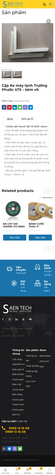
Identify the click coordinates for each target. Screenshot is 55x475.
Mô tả (10, 119)
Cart (17, 470)
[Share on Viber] (25, 107)
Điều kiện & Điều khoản (14, 463)
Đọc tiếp (15, 237)
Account (5, 473)
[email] (4, 448)
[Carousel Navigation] (48, 191)
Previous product (45, 249)
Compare (38, 470)
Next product (51, 249)
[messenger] (9, 448)
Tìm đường (7, 341)
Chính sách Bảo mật (36, 463)
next (50, 191)
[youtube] (30, 319)
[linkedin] (16, 319)
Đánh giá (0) (27, 119)
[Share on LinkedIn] (14, 107)
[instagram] (9, 319)
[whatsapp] (20, 448)
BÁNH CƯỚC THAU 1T (36, 225)
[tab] (10, 119)
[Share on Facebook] (4, 107)
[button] (48, 21)
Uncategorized (21, 100)
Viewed (49, 473)
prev (45, 191)
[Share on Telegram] (30, 107)
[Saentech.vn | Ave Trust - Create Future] (13, 4)
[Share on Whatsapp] (20, 107)
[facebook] (3, 319)
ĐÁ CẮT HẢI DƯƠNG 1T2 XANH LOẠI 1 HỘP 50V (14, 226)
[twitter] (23, 319)
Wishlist (27, 470)
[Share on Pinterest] (9, 107)
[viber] (14, 448)
